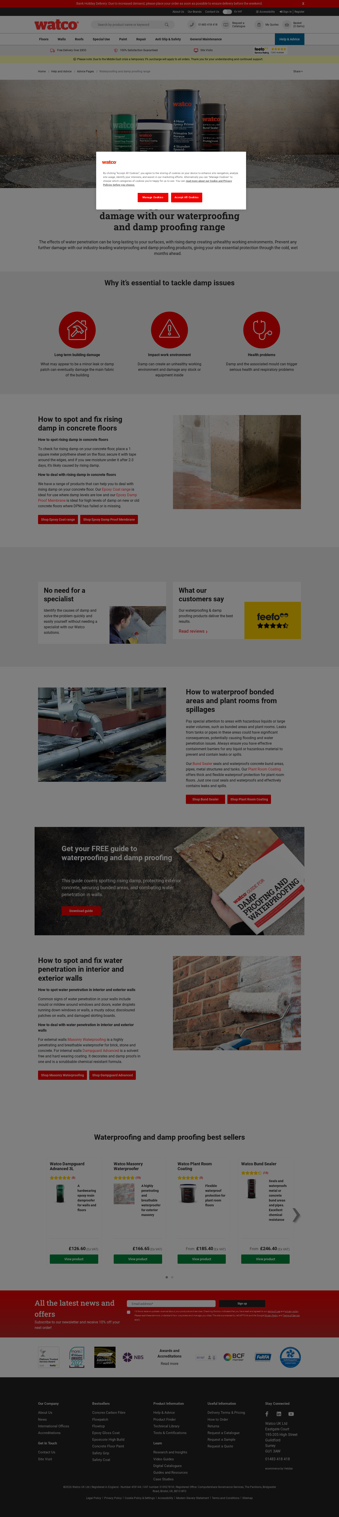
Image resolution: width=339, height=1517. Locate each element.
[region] (171, 181)
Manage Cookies (153, 197)
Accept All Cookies (187, 197)
